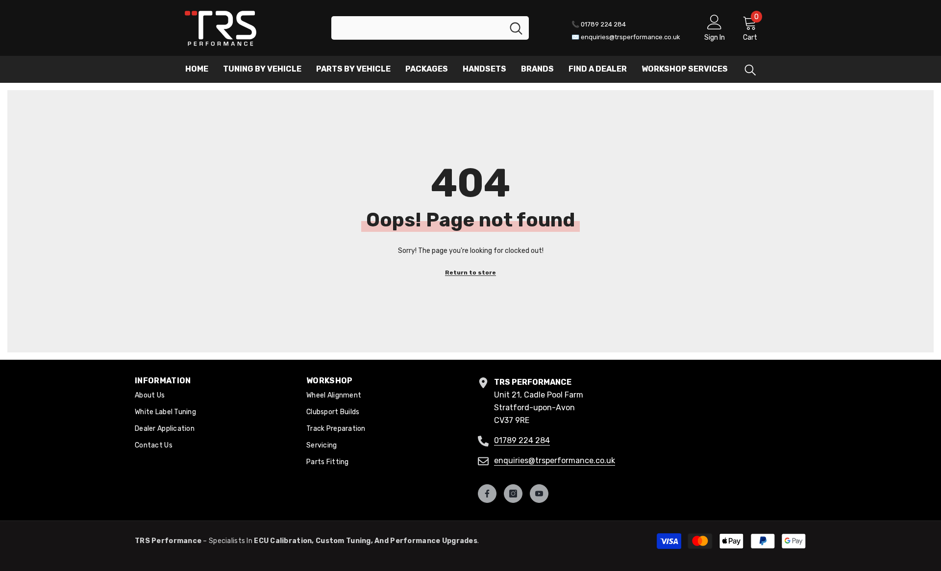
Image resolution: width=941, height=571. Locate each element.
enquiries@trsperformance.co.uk (554, 460)
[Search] (430, 28)
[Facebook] (487, 493)
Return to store (470, 272)
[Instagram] (513, 493)
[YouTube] (539, 493)
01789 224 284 (522, 440)
